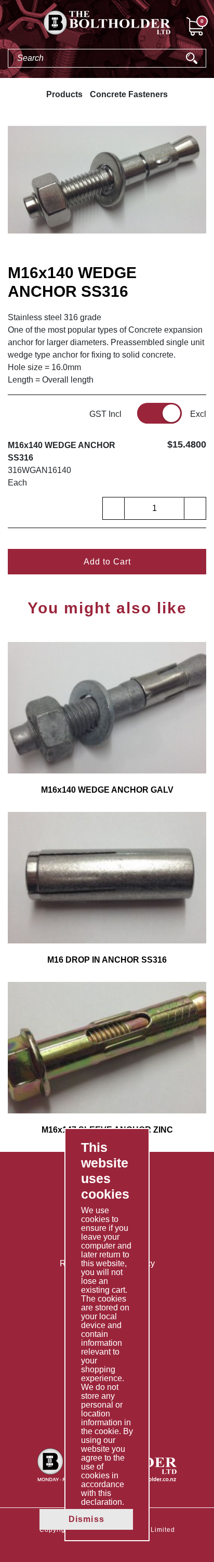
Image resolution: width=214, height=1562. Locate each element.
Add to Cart (107, 561)
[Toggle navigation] (8, 28)
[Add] (195, 508)
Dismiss (86, 1519)
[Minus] (114, 508)
